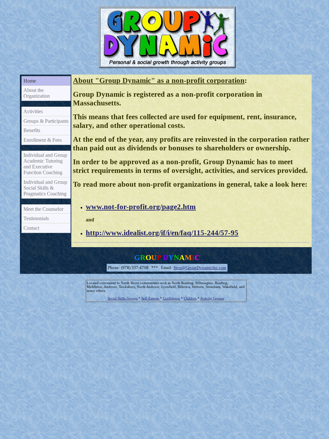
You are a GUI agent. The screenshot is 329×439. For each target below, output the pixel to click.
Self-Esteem (150, 298)
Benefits (31, 130)
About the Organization (36, 93)
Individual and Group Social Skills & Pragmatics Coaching (45, 187)
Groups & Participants (45, 121)
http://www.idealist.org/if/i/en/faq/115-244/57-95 (162, 232)
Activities (33, 111)
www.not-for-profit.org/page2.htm (141, 206)
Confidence (171, 298)
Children (190, 298)
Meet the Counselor (43, 209)
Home (29, 81)
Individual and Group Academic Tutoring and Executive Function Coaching (45, 163)
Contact (31, 228)
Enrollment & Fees (42, 140)
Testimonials (36, 218)
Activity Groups (212, 298)
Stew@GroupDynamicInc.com (199, 267)
